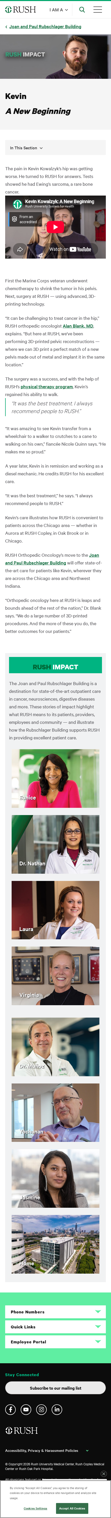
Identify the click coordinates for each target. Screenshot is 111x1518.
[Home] (55, 1272)
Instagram (41, 1409)
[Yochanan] (55, 1140)
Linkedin (57, 1409)
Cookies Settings (35, 1508)
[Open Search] (82, 9)
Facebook (10, 1409)
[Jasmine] (55, 1206)
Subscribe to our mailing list (55, 1388)
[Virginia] (55, 1003)
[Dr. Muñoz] (55, 1074)
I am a (56, 9)
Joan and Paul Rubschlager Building (45, 26)
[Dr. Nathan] (55, 872)
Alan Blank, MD (78, 326)
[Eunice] (55, 806)
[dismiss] (104, 1474)
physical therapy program (47, 386)
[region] (55, 1499)
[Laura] (55, 937)
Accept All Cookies (72, 1508)
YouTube (26, 1409)
